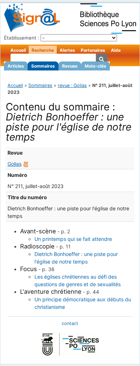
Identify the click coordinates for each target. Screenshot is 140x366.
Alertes (67, 50)
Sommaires (43, 66)
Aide (116, 50)
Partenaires (93, 50)
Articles (16, 66)
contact (70, 323)
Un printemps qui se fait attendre (73, 239)
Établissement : (21, 38)
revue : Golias (72, 85)
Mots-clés (95, 66)
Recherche (43, 50)
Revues (70, 66)
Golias (15, 164)
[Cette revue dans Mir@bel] (26, 164)
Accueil (18, 50)
